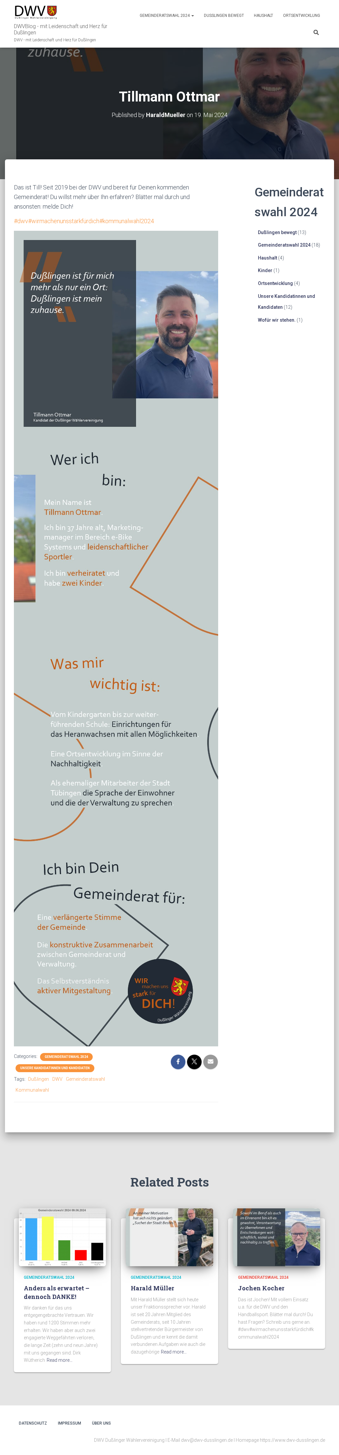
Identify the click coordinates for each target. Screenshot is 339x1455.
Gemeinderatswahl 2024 (165, 15)
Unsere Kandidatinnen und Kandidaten (55, 1068)
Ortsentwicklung (301, 15)
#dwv (21, 221)
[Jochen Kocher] (276, 1236)
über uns (101, 1423)
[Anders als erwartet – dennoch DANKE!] (62, 1236)
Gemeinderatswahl (85, 1079)
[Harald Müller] (169, 1236)
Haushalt (263, 15)
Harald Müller (152, 1288)
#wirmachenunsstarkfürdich (63, 221)
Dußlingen (38, 1079)
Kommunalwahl (32, 1090)
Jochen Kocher (261, 1288)
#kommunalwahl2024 (126, 221)
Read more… (60, 1360)
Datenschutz (33, 1423)
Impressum (69, 1423)
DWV (57, 1079)
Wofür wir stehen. (277, 320)
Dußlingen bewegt (224, 15)
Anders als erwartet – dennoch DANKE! (56, 1292)
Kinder (265, 270)
